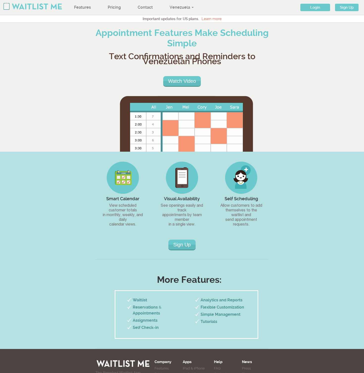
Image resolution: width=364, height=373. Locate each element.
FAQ (217, 368)
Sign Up (347, 7)
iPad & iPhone (194, 368)
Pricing (114, 7)
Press (246, 368)
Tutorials (209, 321)
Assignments (145, 320)
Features (82, 7)
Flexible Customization (222, 307)
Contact (145, 7)
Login (315, 7)
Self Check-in (146, 327)
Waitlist (140, 300)
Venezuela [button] (180, 7)
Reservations (145, 307)
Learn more (212, 19)
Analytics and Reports (221, 300)
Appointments (146, 313)
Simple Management (220, 314)
